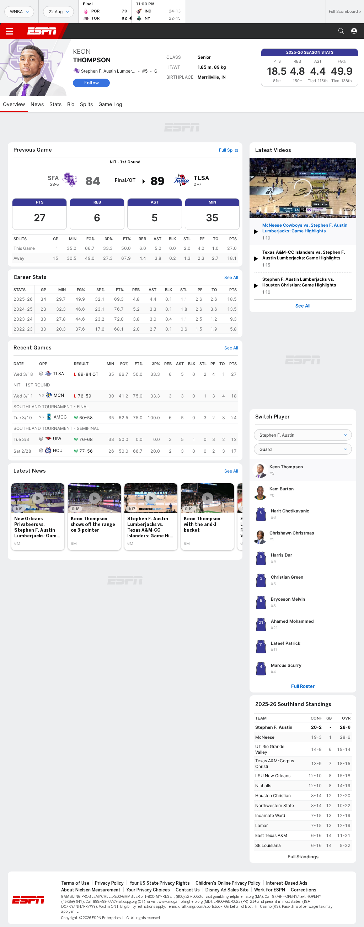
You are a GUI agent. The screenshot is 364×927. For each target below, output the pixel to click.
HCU (58, 450)
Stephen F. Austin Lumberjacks (112, 71)
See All (302, 306)
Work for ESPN (269, 890)
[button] (341, 31)
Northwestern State (274, 805)
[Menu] (9, 31)
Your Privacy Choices (148, 890)
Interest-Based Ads (286, 883)
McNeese (264, 737)
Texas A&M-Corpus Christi (274, 763)
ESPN (42, 31)
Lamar (261, 825)
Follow (91, 82)
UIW (57, 438)
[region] (125, 248)
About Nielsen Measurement (91, 890)
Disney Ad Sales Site (226, 890)
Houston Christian (273, 795)
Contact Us (188, 890)
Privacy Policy (109, 883)
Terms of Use (75, 883)
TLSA (58, 373)
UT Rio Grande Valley (269, 749)
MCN (59, 395)
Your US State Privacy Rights (159, 883)
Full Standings (303, 856)
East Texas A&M (271, 835)
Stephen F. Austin (273, 727)
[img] (144, 181)
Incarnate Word (270, 815)
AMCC (60, 417)
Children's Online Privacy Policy (228, 883)
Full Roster (303, 686)
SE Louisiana (268, 845)
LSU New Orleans (272, 775)
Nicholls (263, 785)
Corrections (303, 890)
